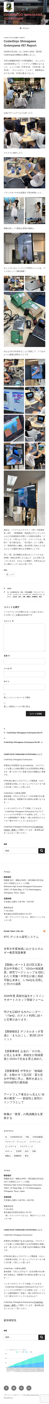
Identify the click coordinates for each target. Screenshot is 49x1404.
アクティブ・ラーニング (15, 1142)
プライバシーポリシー (12, 1395)
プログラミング (37, 594)
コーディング (17, 594)
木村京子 (22, 37)
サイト (6, 681)
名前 (7, 656)
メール (8, 668)
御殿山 (29, 596)
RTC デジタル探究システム (21, 936)
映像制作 (35, 596)
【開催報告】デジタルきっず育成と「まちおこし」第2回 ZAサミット (24, 1035)
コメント (9, 621)
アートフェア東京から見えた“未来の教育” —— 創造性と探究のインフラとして (24, 1098)
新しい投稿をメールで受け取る (17, 706)
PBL (21, 592)
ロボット (9, 1151)
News (9, 588)
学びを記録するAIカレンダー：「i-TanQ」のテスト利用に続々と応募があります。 (23, 1015)
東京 (40, 596)
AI (8, 592)
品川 (19, 596)
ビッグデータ (26, 594)
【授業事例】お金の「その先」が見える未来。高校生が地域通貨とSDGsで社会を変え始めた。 (24, 1055)
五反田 (15, 596)
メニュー (25, 28)
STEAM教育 (28, 592)
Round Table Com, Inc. (14, 931)
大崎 (23, 596)
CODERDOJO (14, 592)
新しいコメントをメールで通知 (17, 697)
